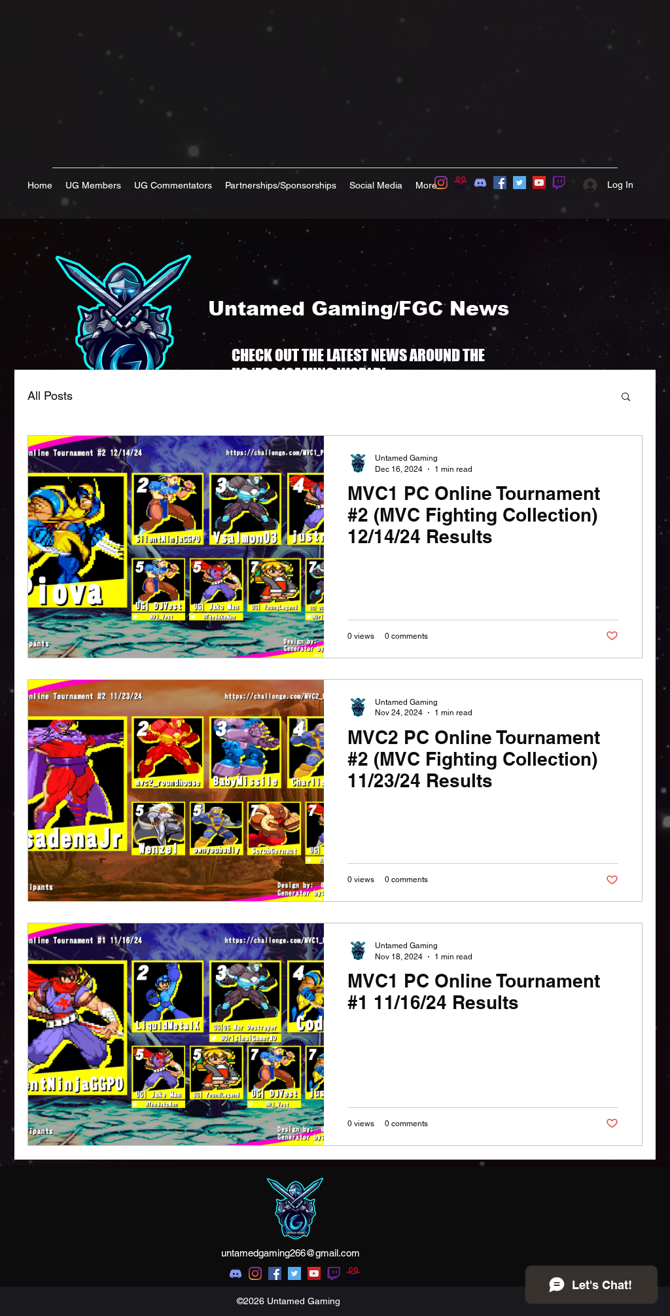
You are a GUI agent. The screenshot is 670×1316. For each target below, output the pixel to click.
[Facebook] (499, 182)
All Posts (50, 395)
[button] (626, 397)
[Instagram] (441, 182)
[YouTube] (539, 182)
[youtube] (314, 1273)
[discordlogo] (480, 182)
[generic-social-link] (333, 1273)
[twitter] (294, 1273)
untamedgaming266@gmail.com (290, 1252)
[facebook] (274, 1273)
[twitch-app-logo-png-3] (558, 182)
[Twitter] (519, 182)
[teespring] (460, 182)
